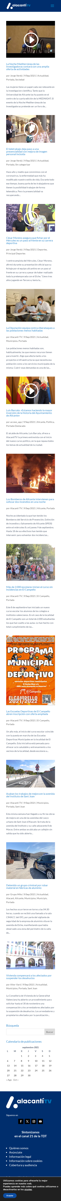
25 (43, 1070)
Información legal (20, 1156)
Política (50, 422)
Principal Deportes (15, 253)
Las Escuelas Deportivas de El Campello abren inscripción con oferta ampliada (28, 712)
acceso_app (16, 422)
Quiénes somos (18, 1148)
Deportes (42, 249)
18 (43, 1065)
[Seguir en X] (27, 1121)
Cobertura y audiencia (23, 1165)
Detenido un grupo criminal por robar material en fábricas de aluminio (27, 886)
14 (15, 1065)
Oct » (15, 1079)
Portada (10, 79)
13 (8, 1065)
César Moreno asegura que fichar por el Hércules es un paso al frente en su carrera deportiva (29, 240)
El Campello (43, 596)
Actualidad (42, 75)
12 (50, 1060)
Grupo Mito (16, 894)
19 (50, 1065)
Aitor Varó (15, 984)
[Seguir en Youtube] (40, 1121)
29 (22, 1075)
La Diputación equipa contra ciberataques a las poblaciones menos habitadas (30, 329)
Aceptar (9, 1195)
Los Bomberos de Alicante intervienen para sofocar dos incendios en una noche (30, 500)
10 (36, 1060)
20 (8, 1070)
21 (15, 1070)
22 (22, 1070)
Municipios (12, 340)
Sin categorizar (22, 164)
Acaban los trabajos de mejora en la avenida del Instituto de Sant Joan (30, 795)
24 (36, 1070)
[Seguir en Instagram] (33, 1121)
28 (15, 1075)
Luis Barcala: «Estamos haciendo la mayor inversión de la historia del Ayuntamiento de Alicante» (29, 413)
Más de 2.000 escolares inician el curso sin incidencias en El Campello (29, 588)
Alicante (41, 422)
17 (36, 1065)
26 (50, 1070)
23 (29, 1070)
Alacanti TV (16, 337)
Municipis (42, 898)
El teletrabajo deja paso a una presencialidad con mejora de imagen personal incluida (26, 151)
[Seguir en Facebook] (20, 1121)
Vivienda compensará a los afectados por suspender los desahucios (29, 977)
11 (43, 1060)
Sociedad (19, 79)
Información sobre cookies (25, 1161)
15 (22, 1065)
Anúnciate (15, 1152)
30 (29, 1075)
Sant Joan (20, 806)
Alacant (10, 898)
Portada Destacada (15, 425)
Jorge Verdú (16, 75)
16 (29, 1065)
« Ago (9, 1079)
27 (8, 1075)
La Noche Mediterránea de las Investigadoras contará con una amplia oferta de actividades (27, 66)
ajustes (28, 1189)
